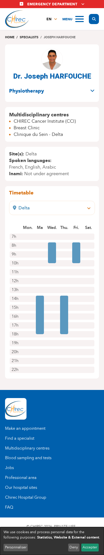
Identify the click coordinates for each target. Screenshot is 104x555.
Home (9, 37)
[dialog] (52, 541)
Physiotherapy (26, 91)
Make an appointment (25, 428)
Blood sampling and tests (28, 457)
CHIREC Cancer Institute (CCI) (45, 121)
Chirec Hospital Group (25, 497)
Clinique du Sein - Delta (38, 134)
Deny (73, 547)
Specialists (29, 37)
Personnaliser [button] (16, 547)
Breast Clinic (27, 128)
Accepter (90, 547)
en (48, 19)
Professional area (21, 477)
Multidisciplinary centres (27, 448)
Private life (64, 526)
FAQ (9, 507)
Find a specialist (19, 438)
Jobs (9, 467)
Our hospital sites (21, 487)
